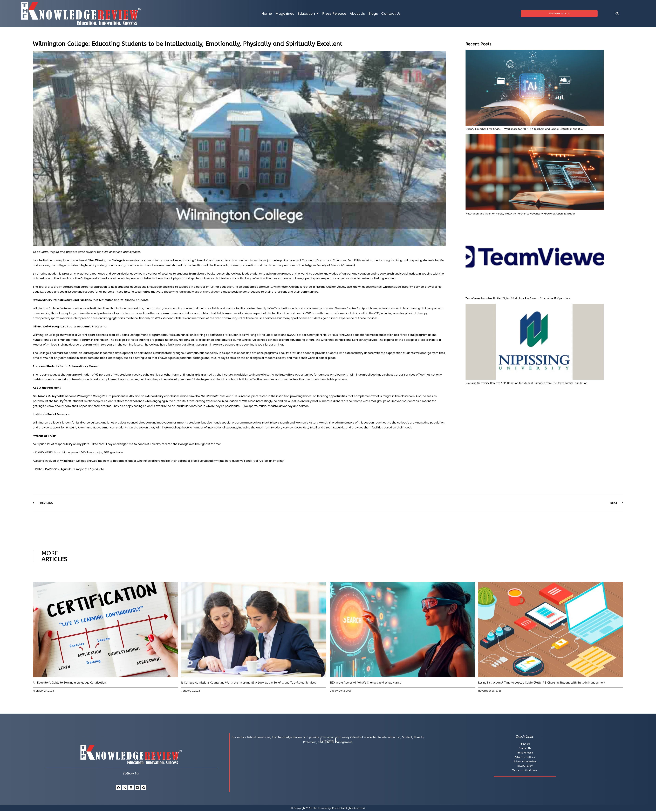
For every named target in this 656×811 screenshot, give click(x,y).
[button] (617, 13)
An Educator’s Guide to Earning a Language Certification (69, 682)
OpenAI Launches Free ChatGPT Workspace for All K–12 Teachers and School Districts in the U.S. (524, 129)
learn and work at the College (199, 292)
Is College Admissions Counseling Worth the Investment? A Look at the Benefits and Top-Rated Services (248, 682)
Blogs (373, 13)
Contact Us (391, 13)
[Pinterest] (143, 787)
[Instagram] (131, 787)
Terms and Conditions (524, 770)
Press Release (334, 13)
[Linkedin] (137, 787)
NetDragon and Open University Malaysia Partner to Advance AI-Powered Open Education (521, 213)
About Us (357, 13)
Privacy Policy (524, 766)
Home (267, 13)
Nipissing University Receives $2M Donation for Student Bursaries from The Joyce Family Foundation (526, 383)
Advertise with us (525, 757)
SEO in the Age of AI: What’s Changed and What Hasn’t (365, 682)
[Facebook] (118, 787)
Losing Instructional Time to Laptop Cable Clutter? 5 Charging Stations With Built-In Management (541, 682)
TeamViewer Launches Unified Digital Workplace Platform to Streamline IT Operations (518, 298)
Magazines (284, 13)
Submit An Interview (524, 761)
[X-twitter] (124, 787)
